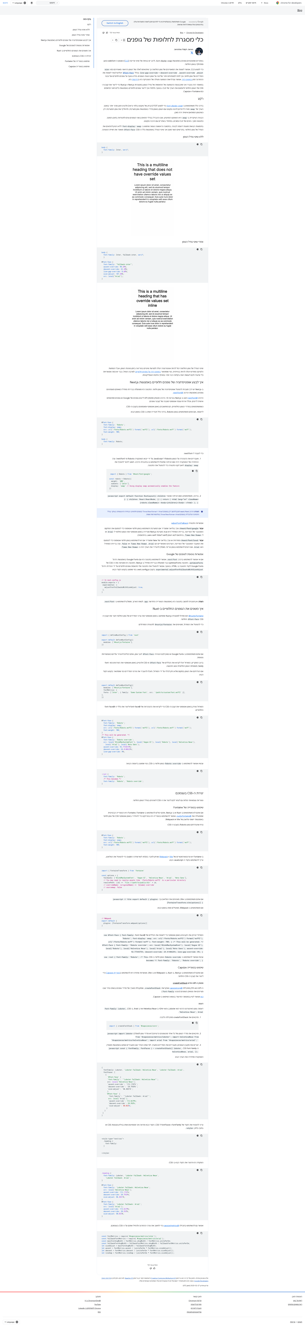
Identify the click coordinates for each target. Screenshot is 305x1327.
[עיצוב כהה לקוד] (198, 144)
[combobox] (48, 3)
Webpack (163, 857)
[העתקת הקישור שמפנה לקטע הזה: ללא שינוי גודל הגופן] (180, 137)
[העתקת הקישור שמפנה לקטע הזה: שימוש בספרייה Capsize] (175, 967)
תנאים (300, 1322)
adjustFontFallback (180, 523)
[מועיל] (107, 33)
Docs (266, 3)
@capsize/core (176, 988)
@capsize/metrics (171, 1226)
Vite (171, 857)
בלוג (240, 3)
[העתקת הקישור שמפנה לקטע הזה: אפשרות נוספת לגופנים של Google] (164, 554)
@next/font (178, 393)
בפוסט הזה (187, 79)
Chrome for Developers (194, 33)
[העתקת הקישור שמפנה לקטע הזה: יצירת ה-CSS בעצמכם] (173, 793)
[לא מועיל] (103, 33)
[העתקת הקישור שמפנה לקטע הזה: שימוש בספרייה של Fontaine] (171, 807)
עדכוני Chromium (195, 1301)
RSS (99, 1312)
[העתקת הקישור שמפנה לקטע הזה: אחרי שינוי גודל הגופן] (179, 242)
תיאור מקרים (251, 3)
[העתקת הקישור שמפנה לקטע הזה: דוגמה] (196, 1003)
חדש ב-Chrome (227, 3)
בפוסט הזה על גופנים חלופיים (148, 372)
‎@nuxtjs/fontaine (196, 616)
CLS (126, 61)
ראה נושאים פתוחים (295, 1304)
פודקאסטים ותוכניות (194, 1312)
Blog (299, 10)
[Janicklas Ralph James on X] (192, 53)
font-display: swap (175, 106)
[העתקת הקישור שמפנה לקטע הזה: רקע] (195, 98)
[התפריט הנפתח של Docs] (261, 2)
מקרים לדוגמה (196, 1304)
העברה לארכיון (196, 1308)
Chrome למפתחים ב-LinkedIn (89, 1308)
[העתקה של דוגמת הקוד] (201, 144)
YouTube (97, 1304)
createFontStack (180, 983)
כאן (202, 997)
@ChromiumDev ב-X (93, 1301)
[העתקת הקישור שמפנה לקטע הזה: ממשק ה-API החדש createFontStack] (170, 983)
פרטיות (292, 1322)
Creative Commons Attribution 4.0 (163, 1278)
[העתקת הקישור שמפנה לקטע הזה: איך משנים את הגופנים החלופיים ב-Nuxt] (150, 609)
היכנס (5, 3)
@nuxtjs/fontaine (184, 816)
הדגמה (135, 79)
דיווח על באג (297, 1301)
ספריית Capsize (113, 973)
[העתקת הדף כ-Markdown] (116, 40)
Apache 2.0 (129, 1278)
